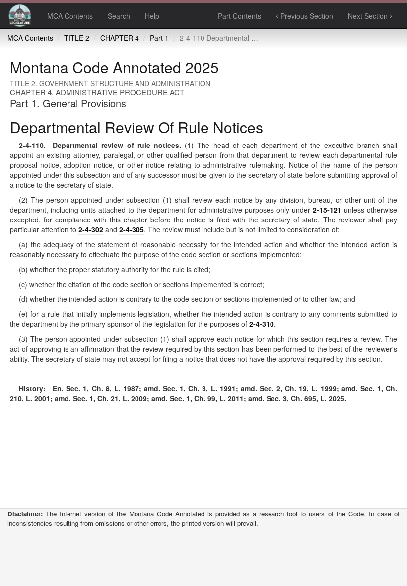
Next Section (369, 16)
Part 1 (159, 38)
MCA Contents (70, 16)
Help (152, 16)
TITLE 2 (76, 38)
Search (119, 16)
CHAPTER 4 (119, 38)
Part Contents (239, 16)
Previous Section (305, 16)
